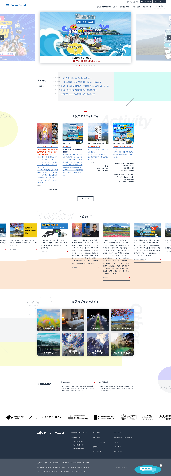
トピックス (117, 447)
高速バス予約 (146, 7)
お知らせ (116, 442)
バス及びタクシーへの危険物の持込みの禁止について (78, 94)
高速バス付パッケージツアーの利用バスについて (73, 471)
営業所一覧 (48, 463)
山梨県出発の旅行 (79, 445)
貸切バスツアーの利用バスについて (47, 471)
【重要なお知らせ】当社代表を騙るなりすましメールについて (81, 82)
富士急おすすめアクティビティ (107, 7)
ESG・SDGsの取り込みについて (80, 467)
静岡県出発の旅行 (79, 448)
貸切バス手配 (96, 451)
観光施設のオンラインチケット (124, 437)
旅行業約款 (66, 463)
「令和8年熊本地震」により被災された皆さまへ (76, 78)
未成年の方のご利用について (61, 467)
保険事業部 (86, 463)
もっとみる (85, 199)
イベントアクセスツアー (100, 442)
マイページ (160, 1)
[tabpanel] (85, 37)
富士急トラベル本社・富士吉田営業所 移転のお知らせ (79, 90)
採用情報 (48, 467)
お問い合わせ (147, 1)
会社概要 (39, 463)
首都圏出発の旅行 (79, 441)
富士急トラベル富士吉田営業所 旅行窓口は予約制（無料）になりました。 (85, 86)
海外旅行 (95, 447)
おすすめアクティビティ (79, 433)
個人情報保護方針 (76, 463)
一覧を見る (40, 86)
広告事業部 (40, 467)
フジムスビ (160, 7)
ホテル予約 (136, 7)
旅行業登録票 (56, 463)
